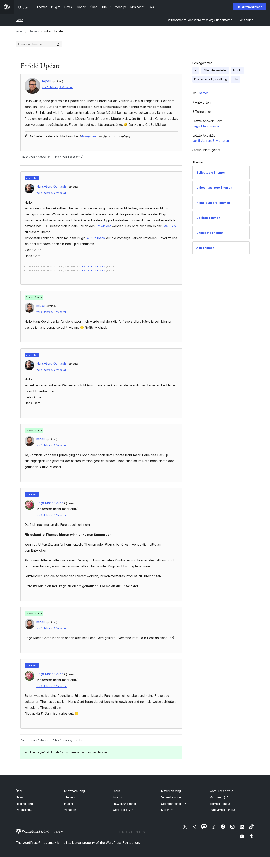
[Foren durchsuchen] (58, 44)
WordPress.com (222, 791)
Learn (116, 791)
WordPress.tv (123, 809)
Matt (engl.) (219, 797)
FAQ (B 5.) (170, 226)
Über (19, 791)
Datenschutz (24, 809)
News (19, 797)
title (235, 79)
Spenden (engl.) (173, 803)
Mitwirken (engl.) (172, 791)
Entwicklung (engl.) (125, 803)
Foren (19, 20)
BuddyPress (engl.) (224, 809)
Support (118, 797)
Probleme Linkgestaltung (210, 79)
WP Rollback (95, 238)
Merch (167, 809)
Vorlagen (70, 809)
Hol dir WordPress (249, 7)
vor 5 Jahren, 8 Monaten (57, 87)
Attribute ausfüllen (215, 70)
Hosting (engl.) (25, 803)
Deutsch (59, 831)
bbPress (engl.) (221, 803)
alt (195, 70)
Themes (33, 31)
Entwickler (103, 226)
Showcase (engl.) (75, 791)
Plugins (69, 803)
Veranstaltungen (172, 797)
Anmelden (88, 136)
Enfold (237, 70)
